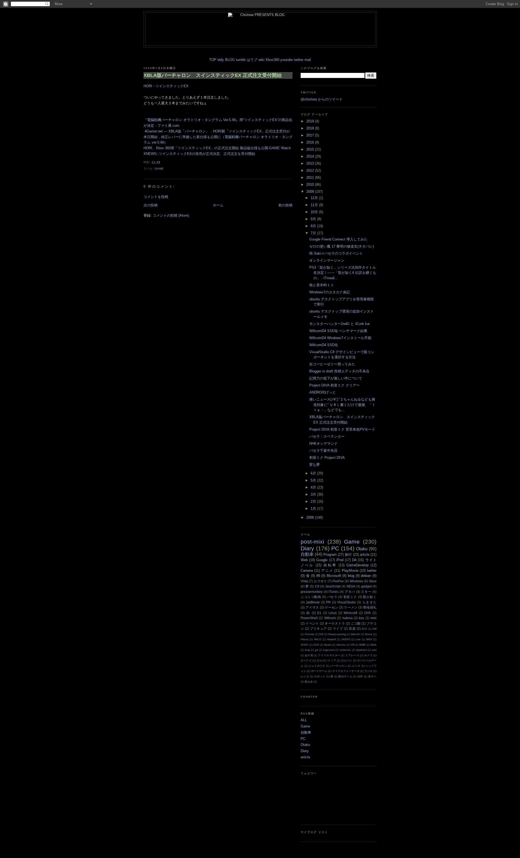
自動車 (307, 554)
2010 (310, 185)
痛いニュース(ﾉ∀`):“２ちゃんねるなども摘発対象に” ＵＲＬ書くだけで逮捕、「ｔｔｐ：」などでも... (342, 404)
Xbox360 (272, 60)
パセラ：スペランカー (326, 436)
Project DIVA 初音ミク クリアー (334, 385)
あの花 (309, 655)
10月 (315, 212)
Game (159, 168)
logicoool (328, 649)
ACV (364, 628)
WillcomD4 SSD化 (323, 345)
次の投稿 (151, 205)
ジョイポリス (316, 665)
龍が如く (369, 597)
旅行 (348, 554)
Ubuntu (341, 644)
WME (362, 644)
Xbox (372, 581)
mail (307, 60)
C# (317, 586)
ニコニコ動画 (311, 597)
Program (330, 554)
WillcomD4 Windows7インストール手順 (340, 338)
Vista (304, 581)
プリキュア (318, 628)
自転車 (329, 565)
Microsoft (334, 576)
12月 (315, 198)
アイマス (312, 607)
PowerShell (309, 618)
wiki (261, 60)
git (316, 649)
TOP (212, 60)
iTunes (334, 591)
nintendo (345, 649)
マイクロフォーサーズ (345, 671)
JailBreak (313, 602)
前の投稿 (285, 205)
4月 (314, 487)
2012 (310, 170)
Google (321, 560)
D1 (319, 613)
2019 (310, 121)
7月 (314, 233)
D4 (354, 560)
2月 (314, 501)
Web (304, 560)
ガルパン (346, 660)
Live (358, 639)
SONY (304, 644)
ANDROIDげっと (322, 392)
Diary (307, 548)
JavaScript (332, 586)
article (364, 554)
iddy (220, 60)
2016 (310, 142)
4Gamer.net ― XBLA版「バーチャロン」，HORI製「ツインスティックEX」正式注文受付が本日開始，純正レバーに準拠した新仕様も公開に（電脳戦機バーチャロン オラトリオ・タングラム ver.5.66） (218, 137)
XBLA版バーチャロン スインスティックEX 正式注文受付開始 (213, 75)
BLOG (230, 60)
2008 (310, 517)
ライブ (338, 628)
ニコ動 (356, 623)
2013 (310, 163)
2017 (310, 135)
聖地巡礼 (369, 607)
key (361, 618)
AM (374, 628)
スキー (366, 591)
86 (318, 576)
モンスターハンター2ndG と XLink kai (339, 324)
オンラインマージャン (326, 260)
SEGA (350, 586)
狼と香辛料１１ (321, 285)
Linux (333, 613)
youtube (286, 60)
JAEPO (345, 639)
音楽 (352, 628)
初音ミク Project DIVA (327, 458)
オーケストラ (335, 623)
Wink (373, 644)
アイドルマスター (329, 655)
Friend (304, 639)
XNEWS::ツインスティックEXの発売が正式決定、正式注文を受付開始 (199, 154)
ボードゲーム (319, 671)
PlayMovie (350, 570)
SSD (316, 644)
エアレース (352, 655)
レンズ (305, 676)
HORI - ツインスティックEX (166, 86)
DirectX (355, 634)
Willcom (330, 618)
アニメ (327, 570)
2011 (310, 178)
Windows (356, 581)
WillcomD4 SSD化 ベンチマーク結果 (338, 331)
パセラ (332, 597)
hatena (347, 618)
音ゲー (372, 676)
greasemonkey (312, 591)
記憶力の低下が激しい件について (335, 378)
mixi (373, 618)
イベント (312, 623)
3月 (314, 494)
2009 (310, 192)
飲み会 (309, 681)
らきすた (369, 602)
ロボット (319, 676)
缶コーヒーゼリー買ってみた (332, 364)
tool (374, 649)
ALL (304, 720)
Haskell (331, 639)
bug (307, 649)
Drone (368, 634)
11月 (315, 205)
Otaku (362, 549)
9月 (314, 219)
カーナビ (306, 660)
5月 (314, 480)
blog (351, 576)
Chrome (309, 634)
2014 (310, 156)
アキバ (350, 591)
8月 (314, 226)
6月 (314, 473)
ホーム (218, 205)
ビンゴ (356, 665)
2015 (310, 149)
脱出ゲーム (345, 676)
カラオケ (320, 581)
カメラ (368, 655)
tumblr (241, 60)
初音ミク (350, 597)
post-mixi (312, 541)
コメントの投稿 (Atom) (171, 215)
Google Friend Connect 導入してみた (338, 239)
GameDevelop (357, 565)
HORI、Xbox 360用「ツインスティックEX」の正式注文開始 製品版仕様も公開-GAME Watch (217, 148)
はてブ (252, 60)
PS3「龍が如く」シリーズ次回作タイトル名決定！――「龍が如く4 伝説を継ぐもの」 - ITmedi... (342, 272)
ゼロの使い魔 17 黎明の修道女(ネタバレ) (341, 246)
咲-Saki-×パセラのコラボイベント (336, 253)
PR (328, 602)
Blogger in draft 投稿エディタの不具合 (339, 371)
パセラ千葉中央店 (323, 450)
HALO (317, 639)
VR (352, 644)
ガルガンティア (326, 660)
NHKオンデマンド (323, 443)
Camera (307, 570)
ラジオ (368, 671)
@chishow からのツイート (322, 99)
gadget (366, 586)
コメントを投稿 (156, 197)
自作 (360, 676)
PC (335, 548)
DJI (321, 634)
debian (366, 576)
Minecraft (350, 613)
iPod (339, 560)
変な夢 (314, 465)
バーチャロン (338, 665)
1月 (314, 508)
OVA (367, 613)
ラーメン (350, 607)
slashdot (361, 649)
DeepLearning (337, 634)
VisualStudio (346, 602)
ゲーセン (331, 607)
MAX (369, 639)
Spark (327, 644)
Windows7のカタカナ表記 (329, 292)
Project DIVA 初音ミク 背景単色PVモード (342, 429)
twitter (298, 60)
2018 (310, 128)
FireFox (338, 581)
